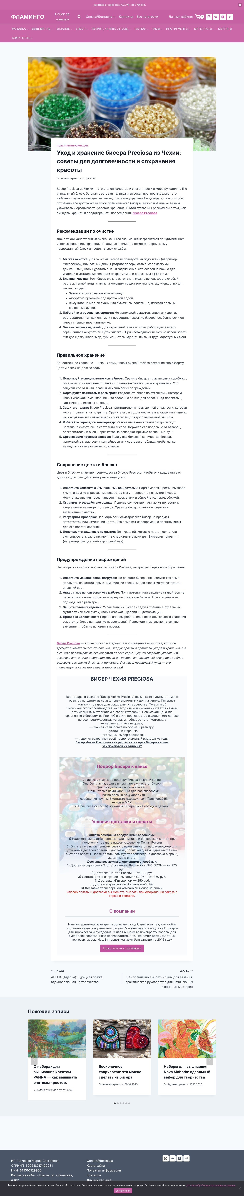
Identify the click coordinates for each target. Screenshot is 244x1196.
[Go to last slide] (34, 1060)
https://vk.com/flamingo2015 (146, 798)
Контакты (126, 16)
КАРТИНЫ (225, 28)
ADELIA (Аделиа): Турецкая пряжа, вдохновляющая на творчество (77, 976)
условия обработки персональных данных (210, 1185)
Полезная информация (72, 145)
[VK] (216, 17)
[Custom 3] (166, 1158)
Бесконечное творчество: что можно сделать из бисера (120, 1071)
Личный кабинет (99, 1180)
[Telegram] (230, 17)
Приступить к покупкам (122, 948)
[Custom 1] (223, 17)
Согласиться (123, 1190)
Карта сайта (96, 1165)
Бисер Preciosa (68, 643)
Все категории (147, 16)
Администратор (69, 178)
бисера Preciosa (145, 213)
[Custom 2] (209, 17)
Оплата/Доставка (100, 1161)
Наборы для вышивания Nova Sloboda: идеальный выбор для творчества (187, 1071)
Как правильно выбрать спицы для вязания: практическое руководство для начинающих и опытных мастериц (159, 979)
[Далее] (209, 1060)
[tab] (115, 1103)
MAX (128, 802)
